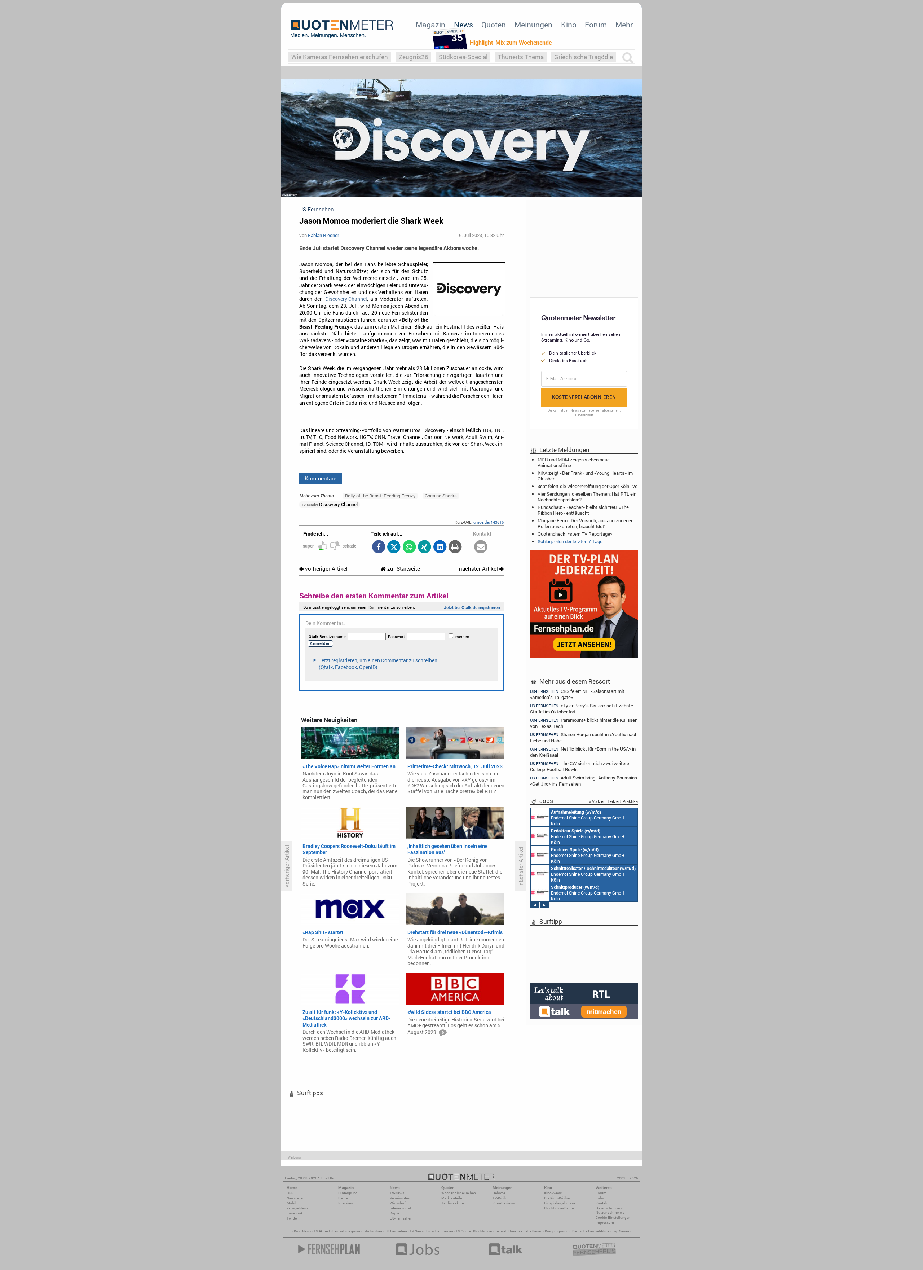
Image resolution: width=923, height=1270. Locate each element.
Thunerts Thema (521, 57)
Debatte (499, 1193)
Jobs (600, 1198)
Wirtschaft (398, 1203)
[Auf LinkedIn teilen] (439, 547)
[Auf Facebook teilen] (378, 547)
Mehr (624, 24)
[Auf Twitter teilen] (394, 547)
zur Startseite (403, 568)
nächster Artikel (479, 568)
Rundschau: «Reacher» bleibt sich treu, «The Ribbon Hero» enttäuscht (583, 510)
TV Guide (463, 1231)
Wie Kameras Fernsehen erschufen (339, 57)
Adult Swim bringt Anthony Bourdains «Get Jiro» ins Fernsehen (583, 781)
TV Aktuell (322, 1231)
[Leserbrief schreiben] (481, 547)
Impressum (605, 1222)
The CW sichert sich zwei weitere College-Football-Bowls (579, 766)
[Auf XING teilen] (424, 547)
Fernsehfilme (505, 1231)
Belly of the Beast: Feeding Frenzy (380, 495)
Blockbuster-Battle (559, 1208)
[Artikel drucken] (455, 547)
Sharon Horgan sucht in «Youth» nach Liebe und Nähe (583, 737)
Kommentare (320, 478)
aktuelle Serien (530, 1231)
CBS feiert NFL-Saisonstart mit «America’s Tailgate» (577, 694)
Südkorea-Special (463, 57)
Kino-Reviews (504, 1203)
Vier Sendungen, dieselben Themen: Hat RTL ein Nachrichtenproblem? (587, 497)
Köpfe (394, 1213)
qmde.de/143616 (488, 522)
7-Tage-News (297, 1208)
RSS (290, 1193)
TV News (417, 1231)
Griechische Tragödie (583, 57)
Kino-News (553, 1193)
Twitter (292, 1218)
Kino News (302, 1231)
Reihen (344, 1198)
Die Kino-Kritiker (557, 1198)
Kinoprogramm (557, 1231)
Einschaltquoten (439, 1231)
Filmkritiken (372, 1231)
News (463, 24)
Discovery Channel (346, 299)
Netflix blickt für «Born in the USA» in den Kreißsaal (583, 752)
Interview (345, 1203)
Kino (569, 24)
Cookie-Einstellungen (613, 1217)
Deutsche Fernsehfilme (590, 1231)
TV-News (397, 1193)
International (400, 1208)
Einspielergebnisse (559, 1203)
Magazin (430, 24)
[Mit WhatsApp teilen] (409, 547)
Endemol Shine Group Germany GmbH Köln (587, 817)
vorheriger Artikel (326, 568)
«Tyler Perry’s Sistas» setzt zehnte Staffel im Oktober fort (581, 709)
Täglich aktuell (453, 1203)
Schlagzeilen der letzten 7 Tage (570, 541)
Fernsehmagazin (346, 1231)
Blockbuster (482, 1231)
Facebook (295, 1213)
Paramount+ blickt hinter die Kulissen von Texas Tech (583, 723)
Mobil (291, 1203)
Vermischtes (400, 1198)
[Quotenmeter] (342, 29)
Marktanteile (451, 1198)
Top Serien (620, 1231)
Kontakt (602, 1203)
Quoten (493, 24)
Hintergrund (348, 1193)
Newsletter (295, 1198)
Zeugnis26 (413, 57)
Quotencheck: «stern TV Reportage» (575, 534)
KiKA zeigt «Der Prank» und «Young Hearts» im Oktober (585, 476)
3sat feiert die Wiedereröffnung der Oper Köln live (587, 486)
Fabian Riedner (323, 235)
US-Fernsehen (401, 1218)
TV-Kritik (499, 1198)
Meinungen (533, 24)
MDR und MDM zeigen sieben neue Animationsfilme (574, 462)
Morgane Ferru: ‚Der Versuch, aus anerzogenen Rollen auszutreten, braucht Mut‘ (585, 523)
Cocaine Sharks (441, 495)
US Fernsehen (396, 1231)
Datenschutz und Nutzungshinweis (610, 1210)
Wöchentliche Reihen (458, 1193)
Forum (596, 24)
